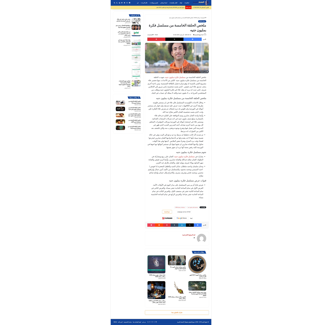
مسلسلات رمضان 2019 (180, 207)
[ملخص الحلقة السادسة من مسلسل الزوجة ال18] (120, 128)
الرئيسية (203, 17)
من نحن (144, 322)
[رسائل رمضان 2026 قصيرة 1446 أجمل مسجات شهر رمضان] (156, 290)
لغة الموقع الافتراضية (198, 34)
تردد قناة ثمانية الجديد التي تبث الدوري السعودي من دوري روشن (124, 33)
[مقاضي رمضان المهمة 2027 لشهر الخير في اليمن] (197, 264)
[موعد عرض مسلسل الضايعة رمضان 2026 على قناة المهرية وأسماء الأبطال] (197, 286)
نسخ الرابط (167, 211)
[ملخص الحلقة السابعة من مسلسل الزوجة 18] (120, 102)
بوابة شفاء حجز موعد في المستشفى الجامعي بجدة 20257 (124, 41)
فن (138, 2)
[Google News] (182, 218)
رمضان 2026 (197, 17)
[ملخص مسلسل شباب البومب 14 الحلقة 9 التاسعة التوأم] (177, 260)
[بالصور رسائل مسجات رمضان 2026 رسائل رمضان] (177, 288)
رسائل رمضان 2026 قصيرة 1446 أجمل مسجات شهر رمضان (157, 301)
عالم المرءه (144, 2)
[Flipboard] (167, 218)
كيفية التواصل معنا (137, 322)
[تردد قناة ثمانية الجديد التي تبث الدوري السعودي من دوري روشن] (136, 33)
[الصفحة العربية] (201, 3)
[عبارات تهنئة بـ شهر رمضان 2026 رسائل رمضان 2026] (156, 264)
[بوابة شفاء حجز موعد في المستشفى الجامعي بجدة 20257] (136, 59)
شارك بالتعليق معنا (176, 312)
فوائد (181, 2)
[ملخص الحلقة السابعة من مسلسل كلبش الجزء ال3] (120, 109)
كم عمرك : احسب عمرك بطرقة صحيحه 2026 (173, 7)
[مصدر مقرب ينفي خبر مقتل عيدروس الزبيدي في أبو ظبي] (136, 20)
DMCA (115, 322)
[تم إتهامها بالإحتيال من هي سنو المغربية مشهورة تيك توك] (136, 27)
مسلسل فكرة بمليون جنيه (175, 77)
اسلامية (187, 2)
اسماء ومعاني (163, 2)
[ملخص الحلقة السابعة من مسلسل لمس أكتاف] (120, 121)
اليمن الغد (120, 322)
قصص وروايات (154, 2)
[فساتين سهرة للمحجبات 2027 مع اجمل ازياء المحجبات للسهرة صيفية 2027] (136, 83)
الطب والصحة (173, 2)
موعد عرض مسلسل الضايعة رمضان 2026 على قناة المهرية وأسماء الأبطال (197, 293)
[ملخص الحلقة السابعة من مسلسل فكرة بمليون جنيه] (120, 115)
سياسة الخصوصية (128, 322)
